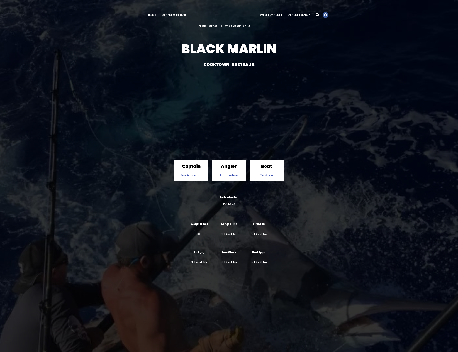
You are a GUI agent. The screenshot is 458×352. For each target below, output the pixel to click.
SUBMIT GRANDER (271, 14)
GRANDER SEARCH (299, 14)
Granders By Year (174, 14)
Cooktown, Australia (229, 64)
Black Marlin (229, 49)
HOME (152, 14)
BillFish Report (208, 26)
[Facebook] (325, 15)
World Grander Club (237, 26)
